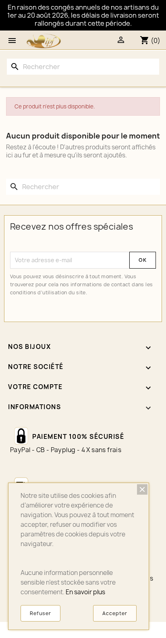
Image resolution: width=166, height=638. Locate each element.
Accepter (114, 613)
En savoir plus (85, 592)
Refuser (40, 613)
